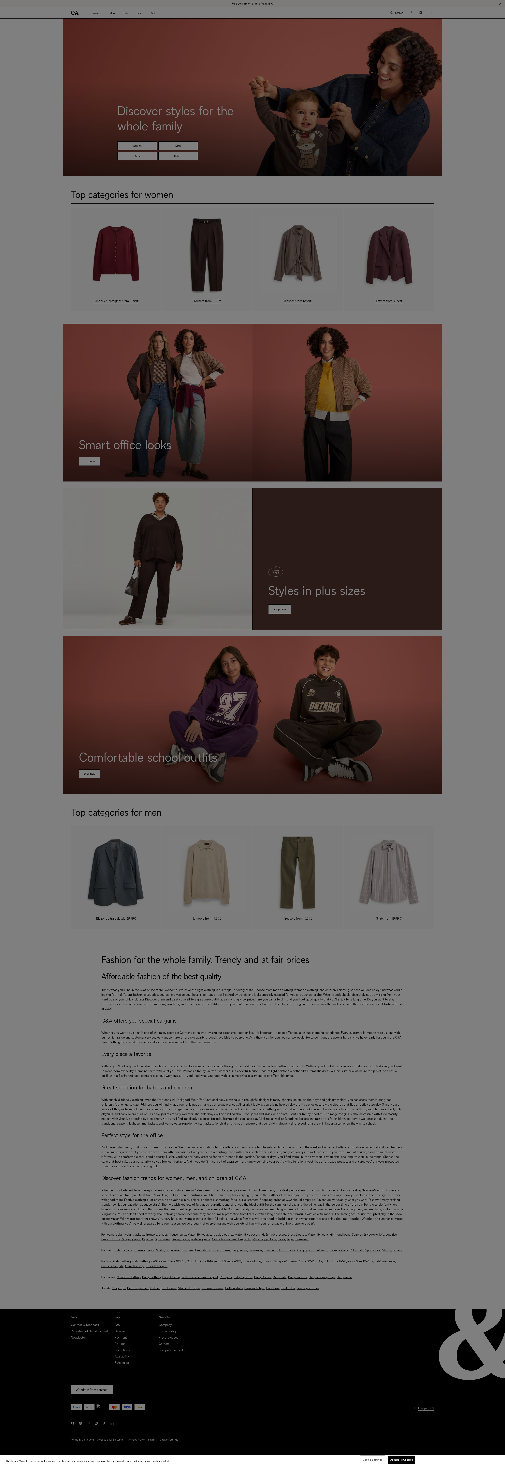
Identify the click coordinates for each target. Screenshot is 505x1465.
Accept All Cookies (401, 1459)
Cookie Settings (372, 1459)
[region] (252, 1460)
